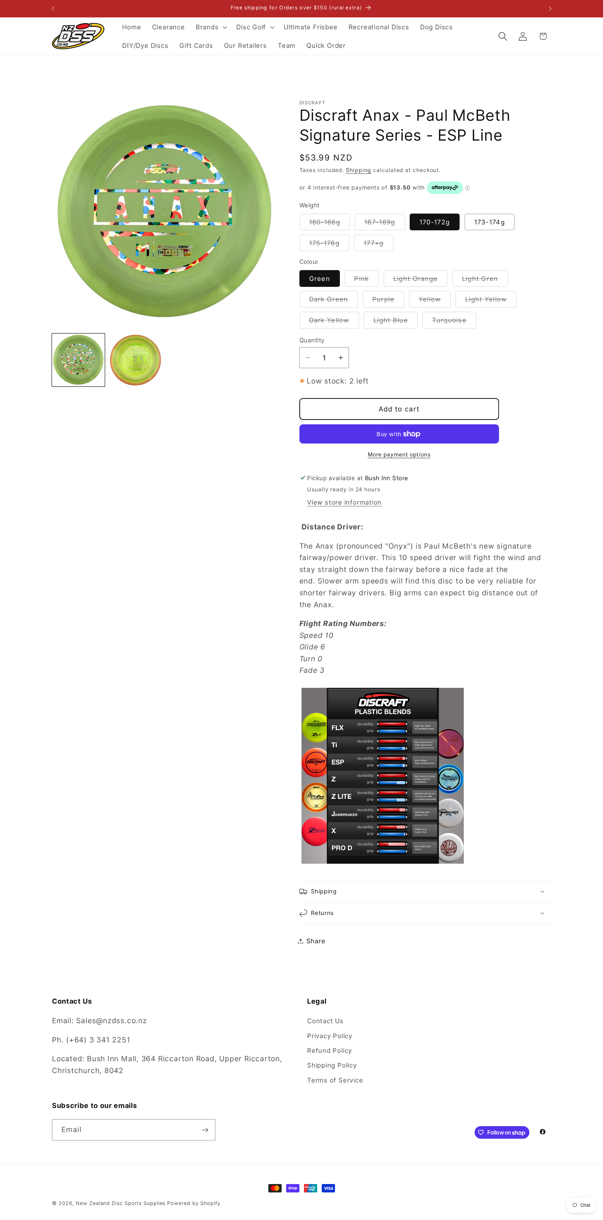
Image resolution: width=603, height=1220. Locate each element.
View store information (344, 502)
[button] (210, 26)
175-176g (329, 245)
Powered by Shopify (193, 1203)
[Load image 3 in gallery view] (135, 360)
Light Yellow (491, 301)
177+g (379, 245)
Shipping (358, 170)
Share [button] (316, 941)
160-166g (329, 224)
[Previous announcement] (53, 8)
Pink (366, 280)
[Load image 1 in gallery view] (78, 360)
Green (319, 278)
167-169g (384, 224)
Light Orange (420, 280)
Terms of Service (335, 1080)
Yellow (435, 301)
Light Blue (395, 322)
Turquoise (454, 322)
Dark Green (333, 301)
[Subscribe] (205, 1130)
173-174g (489, 222)
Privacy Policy (329, 1036)
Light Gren (485, 280)
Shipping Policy (332, 1065)
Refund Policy (329, 1050)
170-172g (434, 222)
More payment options (399, 454)
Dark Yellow (334, 322)
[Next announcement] (550, 8)
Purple (388, 301)
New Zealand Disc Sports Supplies (120, 1203)
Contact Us (325, 1021)
